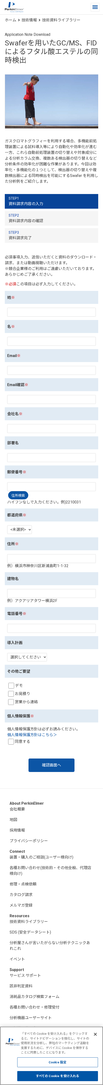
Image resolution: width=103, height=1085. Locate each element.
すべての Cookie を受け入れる (57, 1076)
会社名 (13, 414)
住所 (11, 544)
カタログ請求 (21, 894)
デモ (19, 685)
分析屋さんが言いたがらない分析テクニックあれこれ (50, 946)
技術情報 (29, 20)
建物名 (13, 579)
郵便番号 (15, 472)
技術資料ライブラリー (61, 20)
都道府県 (15, 515)
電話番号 (15, 613)
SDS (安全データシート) (30, 932)
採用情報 (17, 830)
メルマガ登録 (21, 905)
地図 (13, 819)
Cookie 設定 (57, 1062)
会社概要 (17, 809)
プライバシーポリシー (29, 841)
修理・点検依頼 (23, 884)
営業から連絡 (26, 702)
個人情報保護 (18, 716)
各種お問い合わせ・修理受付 (34, 1007)
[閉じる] (95, 1034)
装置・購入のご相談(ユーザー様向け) (41, 857)
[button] (95, 7)
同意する (22, 741)
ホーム (10, 20)
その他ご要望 (18, 671)
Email (12, 355)
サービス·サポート (25, 975)
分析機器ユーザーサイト (31, 1018)
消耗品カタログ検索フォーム (34, 996)
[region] (51, 1056)
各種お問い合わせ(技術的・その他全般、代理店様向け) (50, 870)
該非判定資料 (21, 986)
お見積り (22, 693)
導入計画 (15, 642)
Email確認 (15, 385)
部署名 (13, 443)
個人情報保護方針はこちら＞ (32, 735)
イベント (17, 959)
